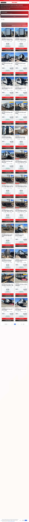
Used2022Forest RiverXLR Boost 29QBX (7, 309)
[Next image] (13, 32)
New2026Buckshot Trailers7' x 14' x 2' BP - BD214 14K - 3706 (7, 211)
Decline (23, 520)
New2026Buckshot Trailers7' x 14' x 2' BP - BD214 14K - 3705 (21, 211)
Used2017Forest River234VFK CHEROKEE (21, 285)
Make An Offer (7, 44)
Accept (26, 520)
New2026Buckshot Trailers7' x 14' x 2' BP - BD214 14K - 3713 (21, 162)
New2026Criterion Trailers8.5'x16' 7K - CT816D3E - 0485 (20, 39)
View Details (8, 48)
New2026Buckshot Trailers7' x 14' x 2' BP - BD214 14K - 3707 (21, 186)
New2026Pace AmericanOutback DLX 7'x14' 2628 (7, 261)
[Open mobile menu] (27, 2)
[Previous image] (2, 32)
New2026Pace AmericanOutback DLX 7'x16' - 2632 (20, 137)
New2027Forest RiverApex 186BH (7, 64)
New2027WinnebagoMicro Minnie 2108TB (7, 88)
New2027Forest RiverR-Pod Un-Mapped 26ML (20, 261)
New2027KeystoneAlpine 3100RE (20, 64)
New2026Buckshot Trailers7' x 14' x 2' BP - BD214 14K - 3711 (7, 186)
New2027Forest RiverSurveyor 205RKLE (19, 235)
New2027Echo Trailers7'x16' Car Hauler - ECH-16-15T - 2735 (7, 285)
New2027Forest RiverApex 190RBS (20, 113)
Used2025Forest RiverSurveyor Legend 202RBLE (7, 137)
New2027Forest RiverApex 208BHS (7, 113)
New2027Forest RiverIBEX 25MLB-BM (7, 162)
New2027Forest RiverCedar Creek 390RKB (20, 309)
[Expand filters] (27, 19)
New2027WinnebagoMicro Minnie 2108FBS (20, 88)
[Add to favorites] (13, 36)
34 (21, 324)
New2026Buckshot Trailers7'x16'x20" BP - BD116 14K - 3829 (7, 236)
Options (20, 520)
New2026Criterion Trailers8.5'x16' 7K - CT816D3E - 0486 (7, 39)
